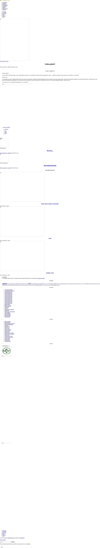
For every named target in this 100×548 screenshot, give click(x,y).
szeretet (37, 285)
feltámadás (42, 283)
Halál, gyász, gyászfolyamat (10, 311)
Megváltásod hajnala (50, 165)
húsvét (57, 283)
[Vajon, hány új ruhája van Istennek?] (22, 201)
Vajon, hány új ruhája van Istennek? (50, 203)
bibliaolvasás (14, 283)
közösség (89, 283)
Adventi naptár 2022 (8, 300)
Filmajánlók (7, 310)
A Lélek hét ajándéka (8, 289)
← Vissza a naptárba (6, 127)
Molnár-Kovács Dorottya (9, 332)
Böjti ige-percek (7, 306)
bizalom (17, 283)
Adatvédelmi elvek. (10, 537)
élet (36, 283)
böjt (29, 283)
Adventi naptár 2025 (8, 303)
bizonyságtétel (21, 283)
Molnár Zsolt (7, 331)
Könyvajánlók (7, 312)
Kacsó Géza (7, 327)
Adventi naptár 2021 (8, 299)
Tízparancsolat (7, 316)
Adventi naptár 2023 (8, 301)
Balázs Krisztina (8, 321)
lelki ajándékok (98, 283)
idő (58, 283)
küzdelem (92, 283)
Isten (65, 283)
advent (1, 138)
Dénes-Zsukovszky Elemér (10, 323)
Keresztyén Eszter (8, 329)
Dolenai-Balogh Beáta (9, 324)
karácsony (74, 283)
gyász (45, 283)
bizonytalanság (26, 283)
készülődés (86, 283)
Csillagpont (7, 307)
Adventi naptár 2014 (8, 291)
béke (11, 283)
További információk (41, 278)
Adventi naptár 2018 (8, 295)
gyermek (47, 283)
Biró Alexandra (7, 322)
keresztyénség (83, 283)
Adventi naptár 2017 (8, 294)
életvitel (38, 283)
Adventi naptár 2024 (8, 302)
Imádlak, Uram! (50, 272)
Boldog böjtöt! (7, 304)
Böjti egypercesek (8, 305)
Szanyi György (7, 338)
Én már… (6, 308)
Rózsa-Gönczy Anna (8, 336)
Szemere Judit (7, 339)
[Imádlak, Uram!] (22, 270)
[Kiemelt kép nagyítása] (14, 60)
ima (61, 283)
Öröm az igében (7, 314)
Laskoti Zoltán (7, 330)
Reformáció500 (7, 315)
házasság (53, 283)
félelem (40, 283)
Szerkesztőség (7, 340)
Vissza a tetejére (3, 539)
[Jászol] (22, 236)
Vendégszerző (8, 341)
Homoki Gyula (7, 326)
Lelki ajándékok (8, 313)
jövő (68, 283)
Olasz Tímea (7, 335)
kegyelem (77, 283)
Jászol (50, 238)
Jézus (67, 283)
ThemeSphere (21, 537)
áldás (10, 283)
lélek (94, 283)
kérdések (80, 283)
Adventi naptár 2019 (8, 297)
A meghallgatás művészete (9, 290)
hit (55, 283)
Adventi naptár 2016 (8, 293)
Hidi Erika (6, 325)
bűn (34, 283)
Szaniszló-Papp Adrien (4, 61)
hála (49, 283)
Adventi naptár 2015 (8, 292)
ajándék (8, 283)
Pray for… (50, 150)
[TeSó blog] (5, 0)
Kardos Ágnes (7, 328)
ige (59, 283)
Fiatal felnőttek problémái (9, 309)
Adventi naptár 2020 (8, 298)
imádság (63, 283)
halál (51, 283)
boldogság (32, 283)
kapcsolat (70, 283)
